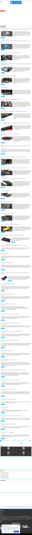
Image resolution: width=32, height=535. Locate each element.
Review (16, 519)
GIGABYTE (2, 517)
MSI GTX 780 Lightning (5, 190)
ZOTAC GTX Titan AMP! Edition (7, 262)
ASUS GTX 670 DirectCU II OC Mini (7, 213)
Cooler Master (14, 516)
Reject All (11, 531)
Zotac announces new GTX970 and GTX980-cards (10, 133)
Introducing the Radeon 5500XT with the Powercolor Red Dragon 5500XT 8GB (15, 29)
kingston (20, 517)
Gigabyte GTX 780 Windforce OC (7, 201)
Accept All (16, 531)
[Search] (21, 443)
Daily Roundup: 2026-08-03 (5, 476)
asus (9, 516)
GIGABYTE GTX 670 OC (5, 407)
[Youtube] (17, 523)
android (6, 516)
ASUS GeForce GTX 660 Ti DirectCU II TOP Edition (10, 379)
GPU (5, 517)
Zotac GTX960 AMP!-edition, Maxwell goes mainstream (11, 99)
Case (11, 516)
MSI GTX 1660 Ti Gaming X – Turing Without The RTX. (11, 52)
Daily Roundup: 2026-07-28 (5, 477)
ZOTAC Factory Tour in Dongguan (7, 432)
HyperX (11, 517)
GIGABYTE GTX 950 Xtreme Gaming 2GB (8, 75)
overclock (5, 519)
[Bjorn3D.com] (16, 2)
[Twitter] (16, 523)
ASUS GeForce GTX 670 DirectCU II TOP (8, 389)
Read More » (3, 84)
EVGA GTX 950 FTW (4, 87)
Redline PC (2, 512)
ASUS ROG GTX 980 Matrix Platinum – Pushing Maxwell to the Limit (14, 111)
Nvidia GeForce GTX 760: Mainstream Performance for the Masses (13, 245)
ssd (30, 519)
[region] (11, 529)
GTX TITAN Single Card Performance (8, 283)
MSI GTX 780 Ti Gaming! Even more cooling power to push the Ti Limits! (14, 167)
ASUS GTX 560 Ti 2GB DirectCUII (7, 350)
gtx (7, 517)
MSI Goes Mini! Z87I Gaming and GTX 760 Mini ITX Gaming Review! (13, 156)
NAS (27, 517)
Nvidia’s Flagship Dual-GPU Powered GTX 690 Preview (11, 415)
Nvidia (29, 517)
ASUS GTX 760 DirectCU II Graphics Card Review (10, 224)
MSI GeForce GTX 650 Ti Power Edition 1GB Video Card (11, 331)
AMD (3, 516)
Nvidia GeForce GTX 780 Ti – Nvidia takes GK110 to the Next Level (13, 178)
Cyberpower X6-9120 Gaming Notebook (8, 303)
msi (26, 517)
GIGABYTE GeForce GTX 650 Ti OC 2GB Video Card (10, 323)
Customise (5, 531)
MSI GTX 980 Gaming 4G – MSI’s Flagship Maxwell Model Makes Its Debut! (15, 123)
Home (2, 25)
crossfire (19, 516)
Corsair (17, 516)
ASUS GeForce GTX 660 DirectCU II (7, 293)
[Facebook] (14, 523)
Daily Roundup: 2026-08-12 (5, 475)
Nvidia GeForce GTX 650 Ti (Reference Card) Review (10, 340)
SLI (28, 519)
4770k (1, 516)
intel (13, 517)
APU (7, 516)
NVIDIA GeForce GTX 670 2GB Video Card (8, 399)
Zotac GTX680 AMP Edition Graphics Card (9, 359)
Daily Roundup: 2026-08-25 (5, 472)
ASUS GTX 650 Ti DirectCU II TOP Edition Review (10, 314)
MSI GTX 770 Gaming (5, 253)
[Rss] (13, 523)
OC (0, 519)
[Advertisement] (16, 7)
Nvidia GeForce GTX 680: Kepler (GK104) (8, 424)
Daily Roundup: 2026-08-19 (5, 473)
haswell (9, 517)
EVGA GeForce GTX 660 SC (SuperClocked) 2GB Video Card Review (13, 369)
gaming (23, 516)
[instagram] (19, 523)
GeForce (26, 516)
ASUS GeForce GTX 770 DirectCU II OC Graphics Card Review (12, 235)
